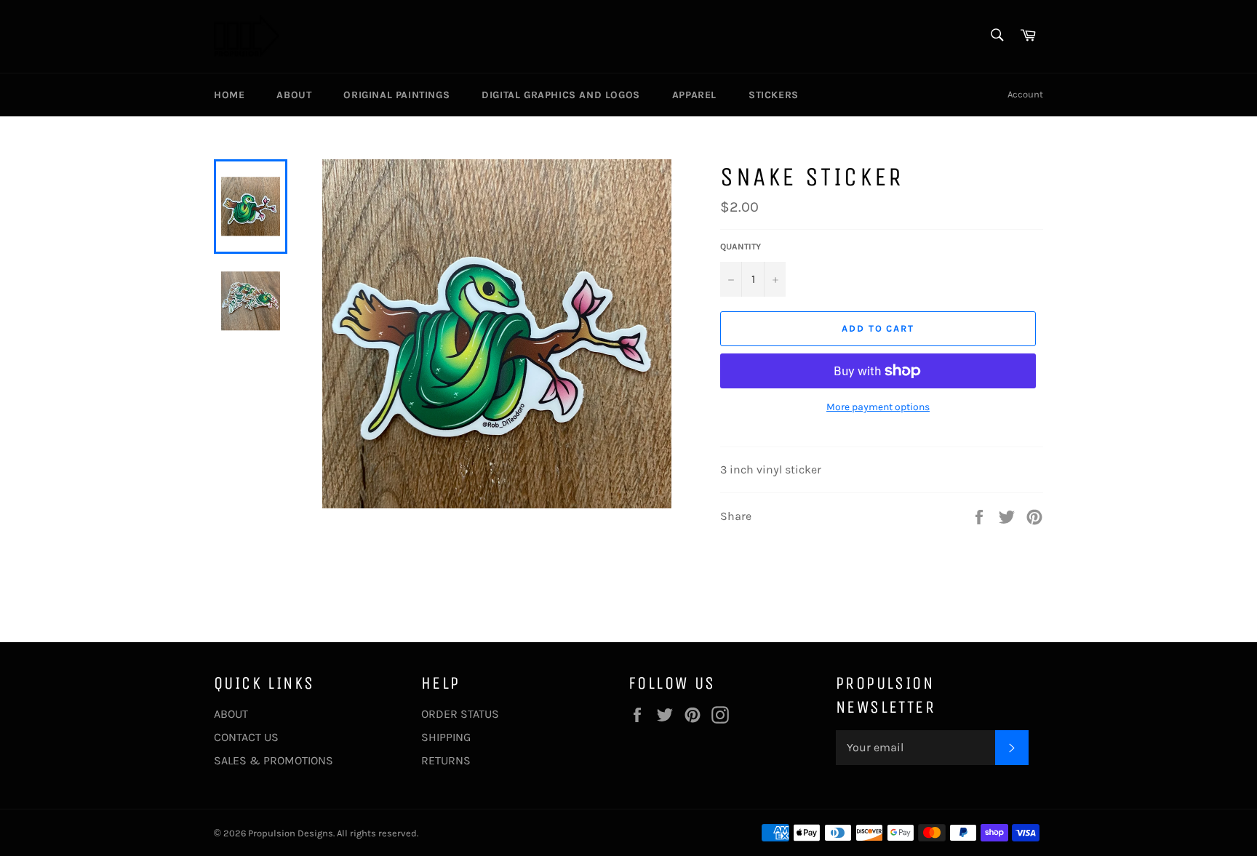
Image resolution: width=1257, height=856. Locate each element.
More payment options (878, 407)
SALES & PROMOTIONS (273, 760)
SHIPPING (446, 737)
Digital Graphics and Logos (561, 95)
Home (229, 95)
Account (1025, 94)
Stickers (774, 95)
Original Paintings (396, 95)
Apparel (694, 95)
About (293, 95)
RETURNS (446, 760)
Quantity (740, 246)
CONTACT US (246, 737)
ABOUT (231, 714)
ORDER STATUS (460, 714)
